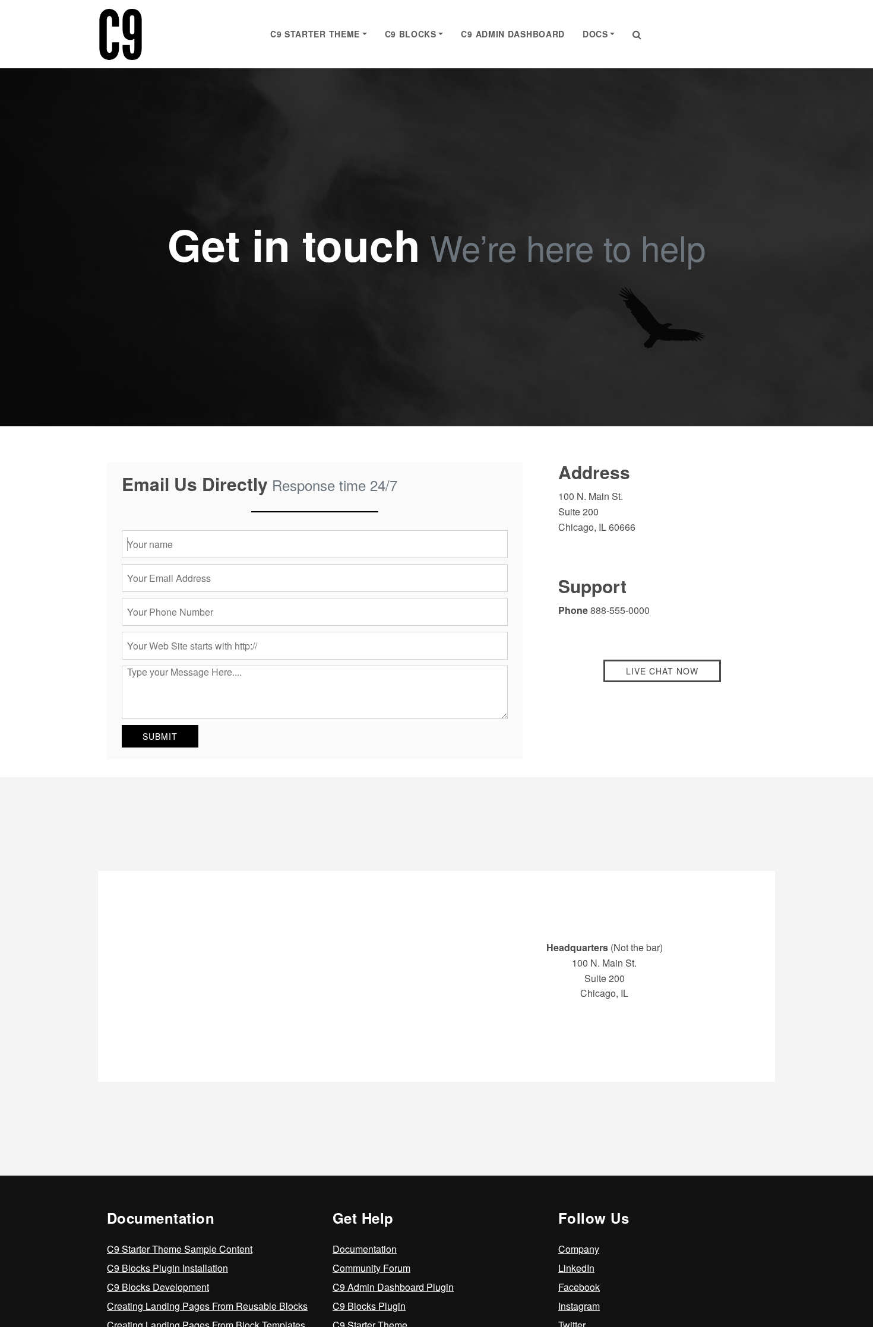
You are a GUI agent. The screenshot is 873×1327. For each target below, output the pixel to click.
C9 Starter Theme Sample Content (179, 1249)
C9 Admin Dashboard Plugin (393, 1287)
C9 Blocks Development (158, 1287)
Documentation (365, 1249)
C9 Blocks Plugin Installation (167, 1268)
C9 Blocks (410, 34)
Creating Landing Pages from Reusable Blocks (207, 1306)
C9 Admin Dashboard (513, 34)
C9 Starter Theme (315, 34)
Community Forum (371, 1268)
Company (578, 1249)
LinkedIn (576, 1268)
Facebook (579, 1287)
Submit (160, 736)
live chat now (662, 671)
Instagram (579, 1306)
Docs (595, 34)
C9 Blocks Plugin (369, 1306)
